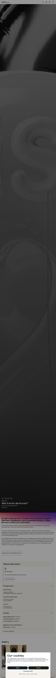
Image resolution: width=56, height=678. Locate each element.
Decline (38, 667)
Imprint (28, 673)
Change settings (28, 671)
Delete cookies (22, 673)
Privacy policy (34, 673)
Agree (17, 667)
